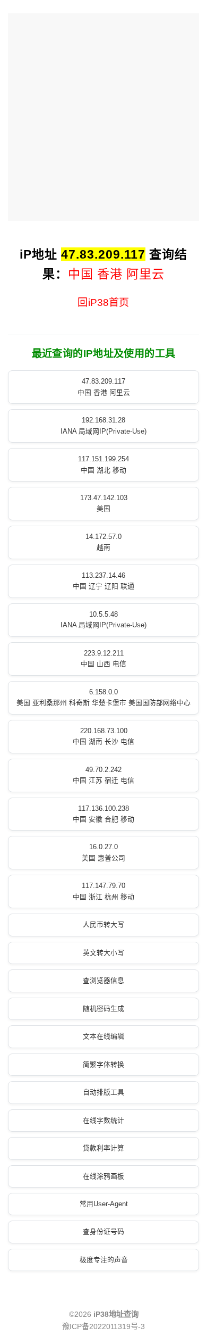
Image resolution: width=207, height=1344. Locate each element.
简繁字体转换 (103, 1064)
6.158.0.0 (103, 697)
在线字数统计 (103, 1120)
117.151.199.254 (103, 464)
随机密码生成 (103, 1009)
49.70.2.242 (103, 775)
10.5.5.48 (103, 619)
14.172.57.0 (103, 542)
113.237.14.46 (103, 580)
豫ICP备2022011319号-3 (103, 1326)
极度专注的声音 (104, 1260)
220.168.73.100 (103, 736)
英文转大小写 (103, 953)
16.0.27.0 (103, 852)
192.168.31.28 (103, 425)
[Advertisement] (103, 117)
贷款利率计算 (103, 1148)
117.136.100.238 (103, 813)
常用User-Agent (104, 1204)
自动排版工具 (103, 1092)
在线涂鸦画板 (103, 1176)
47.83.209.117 (103, 386)
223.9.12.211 (103, 658)
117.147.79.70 (103, 891)
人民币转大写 (103, 924)
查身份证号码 (103, 1231)
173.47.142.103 (103, 503)
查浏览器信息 (103, 980)
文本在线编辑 (103, 1036)
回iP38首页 (103, 302)
